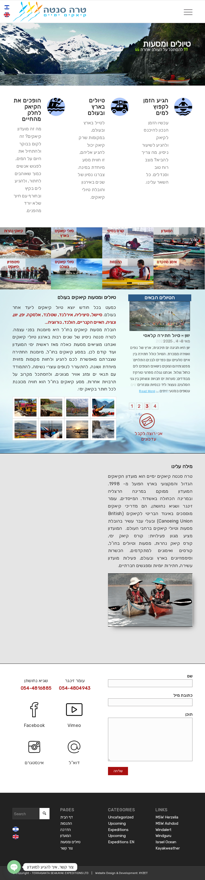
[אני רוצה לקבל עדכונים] (159, 421)
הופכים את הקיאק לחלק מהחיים (27, 109)
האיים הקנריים (91, 322)
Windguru (163, 835)
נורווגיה (55, 322)
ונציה (111, 322)
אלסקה (34, 314)
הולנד (70, 322)
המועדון (65, 835)
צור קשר (66, 848)
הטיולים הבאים (159, 297)
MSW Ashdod (167, 823)
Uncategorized (121, 817)
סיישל (97, 314)
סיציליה (82, 314)
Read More (162, 391)
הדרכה (65, 829)
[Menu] (185, 11)
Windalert (164, 829)
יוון (16, 314)
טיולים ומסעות (70, 842)
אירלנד (66, 314)
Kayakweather (168, 848)
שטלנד (50, 314)
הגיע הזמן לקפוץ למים (155, 106)
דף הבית (66, 817)
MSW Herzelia (167, 817)
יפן (22, 314)
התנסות (66, 823)
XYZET (143, 873)
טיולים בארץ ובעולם (96, 106)
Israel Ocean (166, 842)
